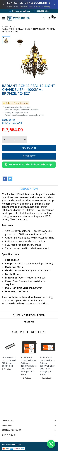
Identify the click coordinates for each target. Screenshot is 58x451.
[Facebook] (5, 179)
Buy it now (29, 156)
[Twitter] (10, 179)
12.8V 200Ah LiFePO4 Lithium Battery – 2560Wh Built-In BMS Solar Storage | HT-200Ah (47, 366)
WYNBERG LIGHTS (15, 444)
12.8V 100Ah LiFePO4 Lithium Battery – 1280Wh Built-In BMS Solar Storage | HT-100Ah (29, 366)
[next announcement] (54, 4)
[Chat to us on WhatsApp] (51, 444)
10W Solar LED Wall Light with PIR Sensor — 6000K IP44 (9, 361)
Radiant (17, 122)
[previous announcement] (4, 4)
